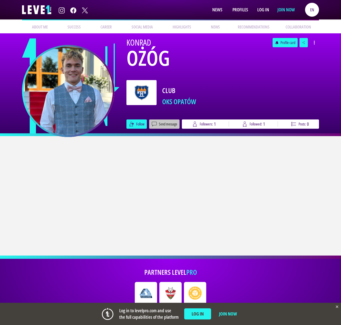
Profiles (240, 9)
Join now (286, 9)
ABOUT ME (40, 27)
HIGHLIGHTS (182, 27)
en (312, 9)
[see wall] (68, 91)
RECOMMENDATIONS (254, 27)
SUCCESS (74, 27)
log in (198, 314)
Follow (140, 124)
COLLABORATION (298, 27)
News (217, 9)
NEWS (215, 27)
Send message (168, 124)
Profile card (285, 42)
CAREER (106, 27)
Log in (263, 9)
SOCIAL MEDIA (142, 27)
